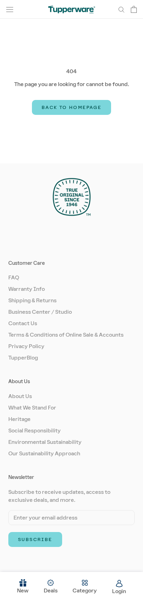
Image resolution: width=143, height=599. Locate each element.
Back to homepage (71, 107)
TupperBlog (23, 358)
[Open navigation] (9, 9)
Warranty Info (26, 289)
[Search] (121, 9)
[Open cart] (134, 9)
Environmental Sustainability (45, 442)
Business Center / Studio (40, 312)
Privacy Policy (26, 346)
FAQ (13, 277)
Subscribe (35, 539)
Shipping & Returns (32, 300)
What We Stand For (32, 408)
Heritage (19, 419)
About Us (20, 396)
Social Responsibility (34, 430)
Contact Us (22, 323)
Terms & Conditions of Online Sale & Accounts (66, 335)
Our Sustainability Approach (44, 453)
